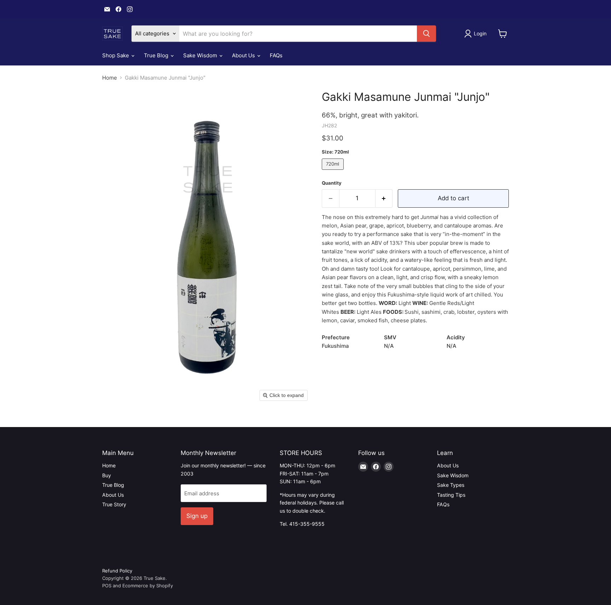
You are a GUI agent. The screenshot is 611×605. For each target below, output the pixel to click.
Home (109, 78)
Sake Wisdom (201, 55)
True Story (114, 504)
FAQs (276, 55)
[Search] (426, 33)
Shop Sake (116, 55)
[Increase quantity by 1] (384, 198)
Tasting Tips (451, 495)
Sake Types (450, 485)
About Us (244, 55)
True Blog (157, 55)
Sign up (197, 515)
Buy (106, 475)
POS (106, 585)
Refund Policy (117, 571)
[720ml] (333, 171)
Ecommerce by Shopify (147, 585)
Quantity (332, 183)
